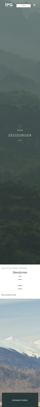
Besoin (16, 268)
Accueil (3, 268)
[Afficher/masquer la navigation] (34, 5)
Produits (10, 268)
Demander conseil (20, 400)
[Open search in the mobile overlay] (22, 5)
